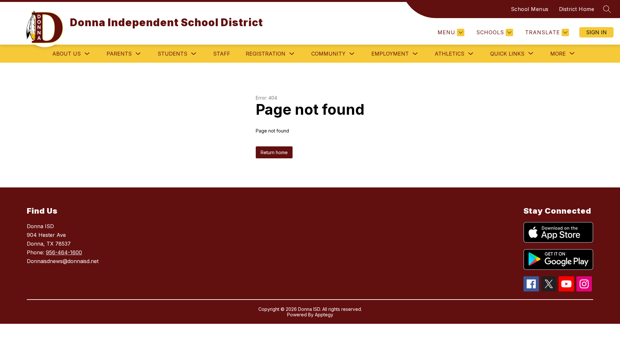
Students (172, 53)
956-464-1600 (64, 252)
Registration (265, 53)
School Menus (530, 9)
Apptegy (324, 314)
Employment (390, 53)
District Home (576, 9)
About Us (66, 53)
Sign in (596, 32)
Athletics (449, 53)
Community (328, 53)
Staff (221, 53)
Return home (274, 152)
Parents (119, 53)
